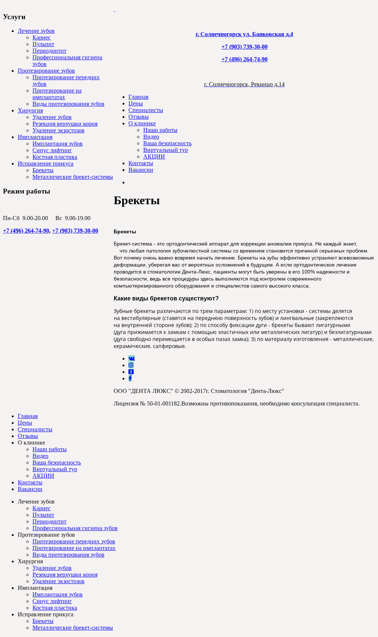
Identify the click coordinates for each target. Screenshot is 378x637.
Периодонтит (49, 51)
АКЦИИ (154, 156)
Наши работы (160, 130)
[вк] (131, 358)
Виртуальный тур (165, 150)
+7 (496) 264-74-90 (26, 230)
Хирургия (30, 110)
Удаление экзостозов (58, 130)
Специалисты (145, 110)
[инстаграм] (131, 365)
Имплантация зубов (57, 143)
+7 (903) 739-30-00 (75, 230)
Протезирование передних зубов (73, 541)
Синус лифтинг (52, 150)
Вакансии (140, 170)
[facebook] (130, 378)
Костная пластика (54, 157)
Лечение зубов (36, 31)
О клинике (142, 123)
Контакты (140, 163)
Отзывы (138, 117)
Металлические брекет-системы (72, 177)
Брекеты (43, 170)
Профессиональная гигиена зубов (75, 528)
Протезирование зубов (46, 70)
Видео (151, 136)
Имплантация (35, 137)
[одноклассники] (131, 372)
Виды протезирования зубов (68, 104)
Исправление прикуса (45, 163)
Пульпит (43, 44)
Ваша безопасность (167, 143)
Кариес (41, 37)
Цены (135, 103)
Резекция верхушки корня (64, 124)
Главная (138, 97)
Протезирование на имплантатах (57, 93)
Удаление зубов (52, 117)
